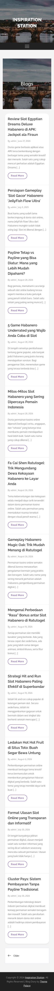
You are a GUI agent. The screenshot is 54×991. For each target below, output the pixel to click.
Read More (17, 176)
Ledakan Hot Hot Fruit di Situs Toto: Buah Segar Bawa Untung (26, 747)
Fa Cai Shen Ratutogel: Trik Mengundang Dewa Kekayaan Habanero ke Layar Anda (26, 473)
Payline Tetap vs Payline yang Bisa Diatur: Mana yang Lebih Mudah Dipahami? (22, 263)
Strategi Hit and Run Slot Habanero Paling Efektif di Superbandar (26, 681)
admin (13, 141)
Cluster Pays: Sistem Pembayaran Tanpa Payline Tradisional (24, 884)
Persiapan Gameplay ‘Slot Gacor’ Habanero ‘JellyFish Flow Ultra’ (25, 195)
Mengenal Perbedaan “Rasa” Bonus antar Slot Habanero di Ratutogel (27, 615)
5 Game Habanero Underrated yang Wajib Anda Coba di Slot (27, 330)
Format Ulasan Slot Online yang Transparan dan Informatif (27, 818)
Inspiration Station (34, 977)
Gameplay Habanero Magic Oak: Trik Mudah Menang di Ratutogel (26, 544)
